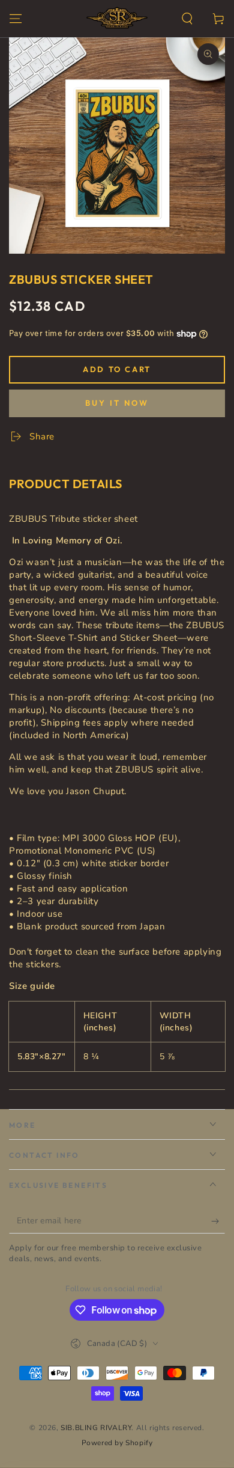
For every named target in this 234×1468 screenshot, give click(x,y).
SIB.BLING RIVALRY (96, 1428)
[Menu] (15, 18)
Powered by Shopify (117, 1443)
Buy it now (117, 403)
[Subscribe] (218, 1221)
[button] (187, 18)
